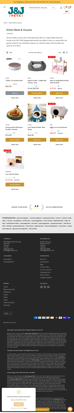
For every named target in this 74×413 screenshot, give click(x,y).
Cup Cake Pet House (12, 174)
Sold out (15, 93)
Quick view (14, 98)
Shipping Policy (45, 272)
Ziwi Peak (7, 305)
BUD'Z (29, 78)
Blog (41, 264)
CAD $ (6, 313)
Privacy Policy (44, 267)
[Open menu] (4, 7)
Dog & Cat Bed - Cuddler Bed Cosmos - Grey (37, 81)
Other (52, 78)
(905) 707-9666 (45, 249)
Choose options (37, 93)
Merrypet (8, 171)
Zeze (51, 125)
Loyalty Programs (46, 278)
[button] (66, 12)
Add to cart (59, 93)
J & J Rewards (44, 262)
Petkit (5, 297)
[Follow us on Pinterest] (48, 287)
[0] (65, 8)
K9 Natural (7, 292)
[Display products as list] (67, 52)
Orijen (6, 295)
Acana (6, 287)
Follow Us (43, 283)
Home (5, 23)
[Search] (53, 8)
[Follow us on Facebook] (41, 287)
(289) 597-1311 (8, 249)
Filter (10, 52)
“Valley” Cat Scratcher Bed (14, 80)
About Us (43, 259)
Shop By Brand (9, 262)
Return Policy (44, 275)
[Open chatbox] (70, 409)
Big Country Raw (9, 289)
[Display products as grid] (64, 52)
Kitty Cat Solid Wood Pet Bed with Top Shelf (59, 81)
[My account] (61, 8)
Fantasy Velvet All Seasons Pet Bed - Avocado (14, 128)
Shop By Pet (8, 259)
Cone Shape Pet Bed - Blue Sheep (36, 128)
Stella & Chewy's (9, 302)
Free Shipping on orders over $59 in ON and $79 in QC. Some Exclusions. (37, 2)
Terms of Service (45, 270)
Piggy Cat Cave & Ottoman (58, 127)
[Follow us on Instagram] (45, 287)
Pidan (7, 78)
